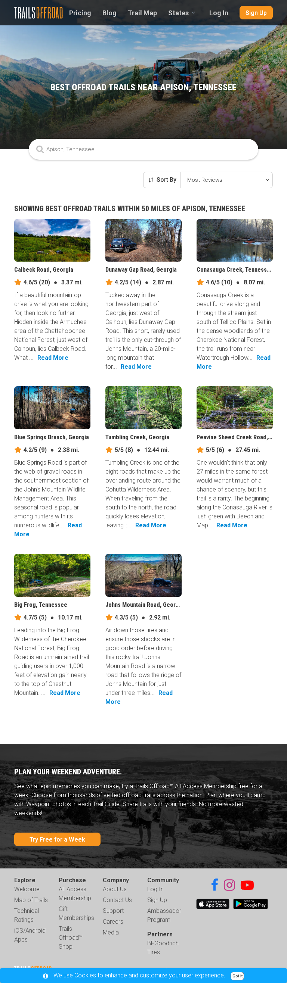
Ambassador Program (164, 915)
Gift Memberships (76, 913)
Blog (109, 13)
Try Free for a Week (57, 839)
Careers (113, 921)
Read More (52, 357)
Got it (237, 976)
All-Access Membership (75, 894)
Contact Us (117, 900)
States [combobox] (178, 13)
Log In (218, 13)
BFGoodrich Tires (163, 948)
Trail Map (142, 13)
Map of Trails (31, 900)
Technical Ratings (26, 915)
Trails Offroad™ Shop (71, 937)
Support (113, 910)
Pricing (80, 13)
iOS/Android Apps (30, 935)
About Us (115, 889)
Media (111, 932)
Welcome (27, 889)
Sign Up (256, 12)
